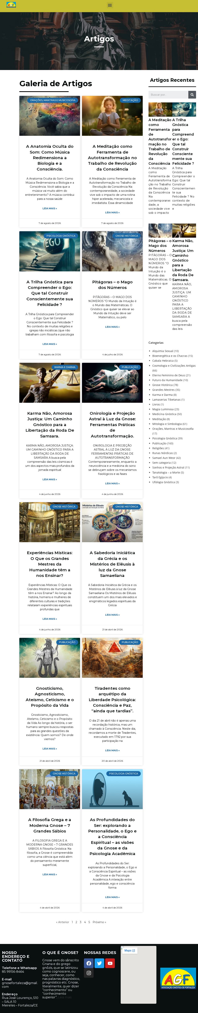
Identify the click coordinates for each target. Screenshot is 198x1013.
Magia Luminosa (163, 409)
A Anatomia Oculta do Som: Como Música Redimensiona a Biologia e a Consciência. (49, 157)
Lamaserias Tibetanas (166, 399)
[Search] (192, 95)
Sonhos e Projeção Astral (168, 467)
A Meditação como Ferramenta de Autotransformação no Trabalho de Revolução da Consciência (112, 157)
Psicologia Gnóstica (164, 438)
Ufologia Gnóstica (163, 482)
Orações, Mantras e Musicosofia (173, 429)
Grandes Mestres (163, 390)
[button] (110, 5)
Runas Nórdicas (162, 453)
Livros (156, 404)
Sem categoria (161, 462)
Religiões (158, 448)
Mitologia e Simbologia (167, 424)
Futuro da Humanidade (167, 380)
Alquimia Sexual (162, 351)
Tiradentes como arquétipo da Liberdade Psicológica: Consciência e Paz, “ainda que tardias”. (112, 699)
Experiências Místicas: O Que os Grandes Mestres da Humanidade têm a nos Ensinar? (50, 564)
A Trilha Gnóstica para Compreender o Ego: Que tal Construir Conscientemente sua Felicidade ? (49, 293)
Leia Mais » (50, 208)
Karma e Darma (162, 395)
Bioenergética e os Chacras (169, 356)
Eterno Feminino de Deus (168, 375)
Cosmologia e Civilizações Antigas (174, 365)
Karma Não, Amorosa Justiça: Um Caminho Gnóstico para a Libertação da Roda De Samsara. (50, 424)
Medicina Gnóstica (164, 414)
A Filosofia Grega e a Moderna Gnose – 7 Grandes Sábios (49, 825)
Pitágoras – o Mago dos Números (160, 246)
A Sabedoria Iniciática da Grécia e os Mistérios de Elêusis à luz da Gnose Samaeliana (112, 564)
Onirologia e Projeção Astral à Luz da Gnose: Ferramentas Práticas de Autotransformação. (112, 424)
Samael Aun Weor (163, 458)
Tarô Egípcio (160, 477)
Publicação (159, 443)
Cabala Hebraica (163, 360)
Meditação (159, 419)
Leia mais (64, 997)
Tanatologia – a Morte (166, 472)
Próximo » (99, 922)
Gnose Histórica (162, 385)
